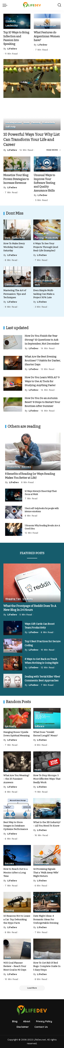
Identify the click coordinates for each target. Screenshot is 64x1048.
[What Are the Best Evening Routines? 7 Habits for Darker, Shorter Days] (12, 363)
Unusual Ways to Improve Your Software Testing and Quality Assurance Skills (44, 182)
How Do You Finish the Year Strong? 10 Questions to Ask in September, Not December (42, 339)
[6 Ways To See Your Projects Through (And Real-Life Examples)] (47, 229)
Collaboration (41, 233)
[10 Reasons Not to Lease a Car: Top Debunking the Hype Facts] (17, 902)
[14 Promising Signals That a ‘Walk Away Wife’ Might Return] (47, 855)
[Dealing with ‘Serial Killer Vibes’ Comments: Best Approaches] (12, 681)
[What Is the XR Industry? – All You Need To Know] (47, 808)
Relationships (48, 25)
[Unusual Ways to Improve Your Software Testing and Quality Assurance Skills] (47, 164)
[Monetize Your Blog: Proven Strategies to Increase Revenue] (16, 164)
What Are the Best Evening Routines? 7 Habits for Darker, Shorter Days (43, 360)
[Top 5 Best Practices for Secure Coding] (12, 646)
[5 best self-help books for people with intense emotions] (13, 512)
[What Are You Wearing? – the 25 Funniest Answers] (17, 761)
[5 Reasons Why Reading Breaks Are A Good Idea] (13, 529)
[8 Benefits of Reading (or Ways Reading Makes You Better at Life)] (33, 451)
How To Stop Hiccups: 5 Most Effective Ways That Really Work (46, 779)
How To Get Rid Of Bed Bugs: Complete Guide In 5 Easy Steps (46, 966)
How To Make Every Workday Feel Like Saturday (14, 247)
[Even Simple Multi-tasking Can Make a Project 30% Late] (47, 276)
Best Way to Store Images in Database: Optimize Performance (15, 826)
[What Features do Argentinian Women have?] (47, 21)
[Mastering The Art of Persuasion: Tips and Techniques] (17, 276)
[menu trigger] (6, 5)
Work (25, 168)
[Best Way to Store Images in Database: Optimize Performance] (17, 808)
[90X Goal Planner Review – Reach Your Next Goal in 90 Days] (17, 949)
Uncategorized (13, 122)
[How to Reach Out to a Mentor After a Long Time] (17, 855)
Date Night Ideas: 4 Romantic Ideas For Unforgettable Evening (45, 919)
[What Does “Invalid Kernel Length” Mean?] (47, 718)
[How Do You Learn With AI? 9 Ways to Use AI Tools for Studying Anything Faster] (12, 384)
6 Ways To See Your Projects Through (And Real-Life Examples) (45, 247)
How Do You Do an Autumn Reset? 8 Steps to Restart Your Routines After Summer (42, 402)
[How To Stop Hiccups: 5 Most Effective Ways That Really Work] (47, 761)
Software (39, 726)
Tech (37, 816)
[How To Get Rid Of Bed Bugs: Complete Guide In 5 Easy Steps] (47, 949)
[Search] (59, 5)
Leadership (11, 25)
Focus (37, 280)
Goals (26, 122)
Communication (13, 285)
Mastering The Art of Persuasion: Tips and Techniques (14, 294)
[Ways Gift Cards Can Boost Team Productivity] (12, 628)
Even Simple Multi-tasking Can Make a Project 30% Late (43, 294)
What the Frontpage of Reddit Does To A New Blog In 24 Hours (29, 608)
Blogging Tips (13, 168)
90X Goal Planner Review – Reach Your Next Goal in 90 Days (14, 966)
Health (37, 770)
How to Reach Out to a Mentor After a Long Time (15, 872)
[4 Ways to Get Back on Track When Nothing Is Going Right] (12, 663)
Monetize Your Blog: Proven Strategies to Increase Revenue (16, 178)
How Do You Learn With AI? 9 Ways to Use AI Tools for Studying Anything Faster (42, 381)
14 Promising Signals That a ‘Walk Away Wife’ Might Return (46, 872)
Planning (35, 122)
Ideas (54, 910)
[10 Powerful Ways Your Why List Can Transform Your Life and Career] (32, 78)
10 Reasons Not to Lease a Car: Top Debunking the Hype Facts (16, 919)
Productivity (48, 122)
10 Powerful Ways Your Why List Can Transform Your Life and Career (31, 139)
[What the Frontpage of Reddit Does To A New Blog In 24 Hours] (32, 583)
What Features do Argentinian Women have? (47, 36)
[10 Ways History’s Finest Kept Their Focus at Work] (13, 495)
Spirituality (10, 726)
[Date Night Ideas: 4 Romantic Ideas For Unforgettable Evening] (47, 902)
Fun (38, 25)
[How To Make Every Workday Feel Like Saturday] (17, 229)
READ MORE (52, 150)
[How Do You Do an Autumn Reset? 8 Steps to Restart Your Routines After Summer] (12, 404)
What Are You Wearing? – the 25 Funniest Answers (16, 779)
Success (26, 467)
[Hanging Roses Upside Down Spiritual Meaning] (17, 718)
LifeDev (12, 48)
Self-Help (10, 127)
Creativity (10, 21)
